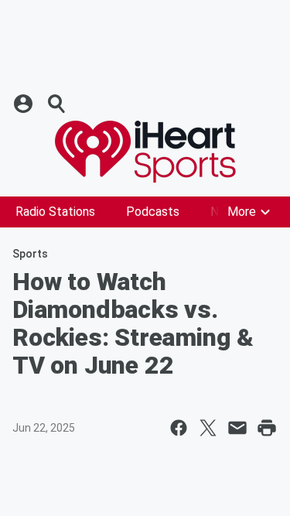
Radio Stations (55, 211)
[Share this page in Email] (237, 428)
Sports (30, 254)
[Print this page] (267, 428)
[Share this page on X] (208, 428)
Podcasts (152, 211)
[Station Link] (145, 152)
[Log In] (25, 103)
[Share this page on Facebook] (178, 428)
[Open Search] (57, 103)
